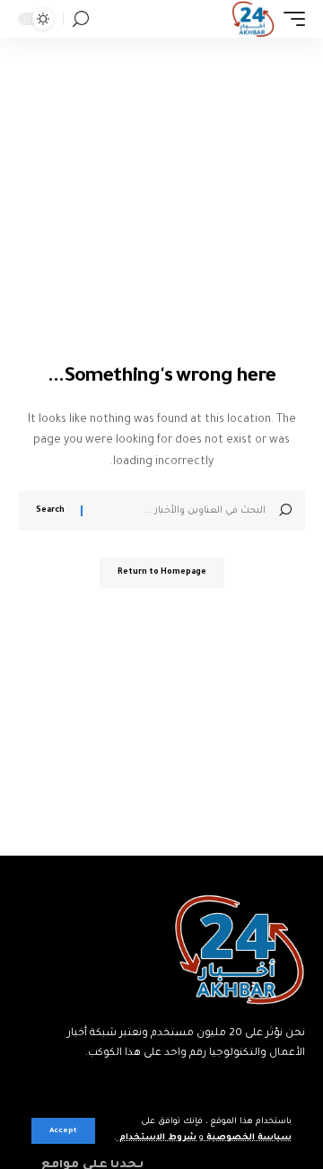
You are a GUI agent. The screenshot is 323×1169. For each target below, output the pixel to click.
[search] (80, 19)
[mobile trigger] (290, 19)
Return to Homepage (162, 572)
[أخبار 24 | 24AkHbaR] (253, 19)
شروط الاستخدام (156, 1138)
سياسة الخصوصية (248, 1138)
